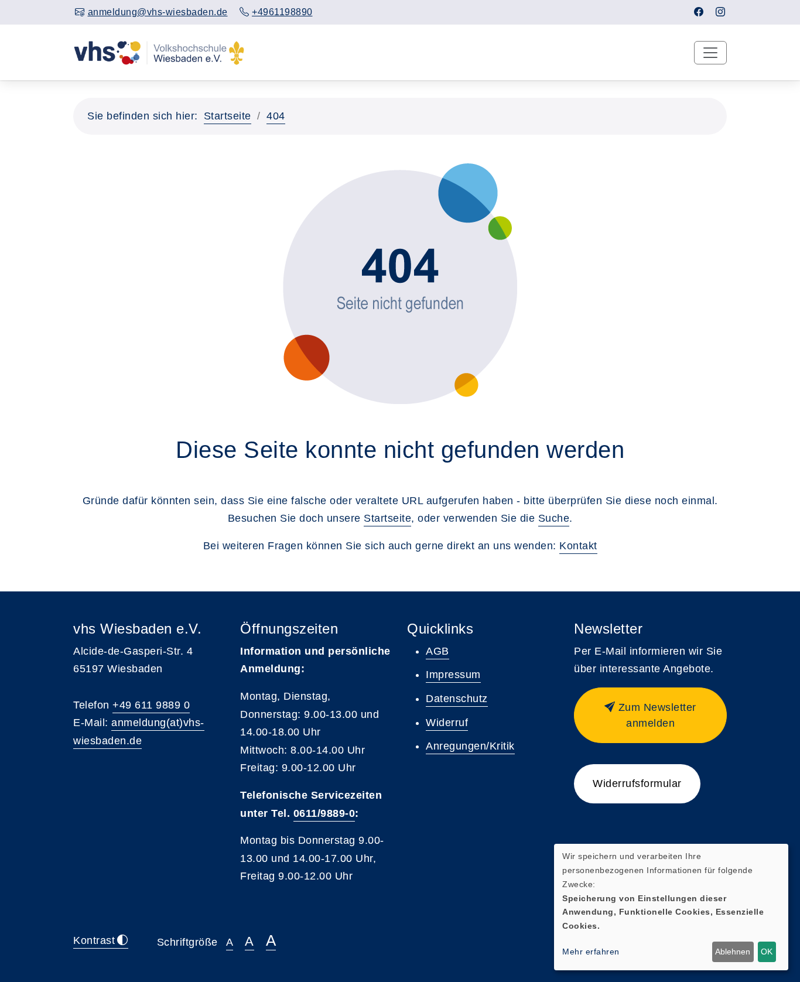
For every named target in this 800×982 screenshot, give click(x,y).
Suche (554, 518)
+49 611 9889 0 (151, 705)
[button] (650, 715)
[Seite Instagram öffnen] (720, 12)
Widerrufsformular (637, 783)
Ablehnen (732, 951)
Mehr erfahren (591, 951)
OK (766, 951)
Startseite (227, 116)
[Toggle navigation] (710, 52)
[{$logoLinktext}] (159, 52)
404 (275, 116)
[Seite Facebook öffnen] (699, 12)
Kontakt (578, 546)
